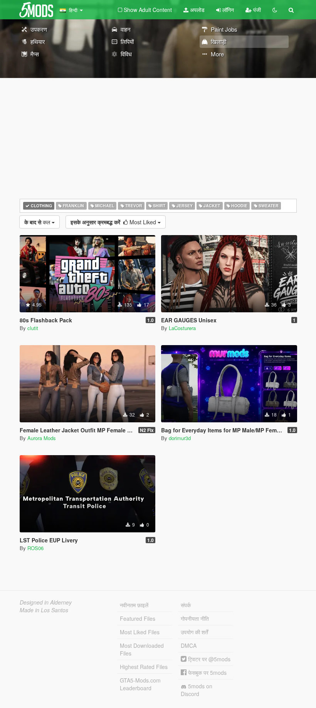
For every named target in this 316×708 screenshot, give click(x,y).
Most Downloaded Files (142, 649)
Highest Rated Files (144, 667)
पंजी (256, 10)
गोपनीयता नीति (195, 618)
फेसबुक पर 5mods (207, 672)
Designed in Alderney (46, 602)
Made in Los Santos (44, 610)
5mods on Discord (196, 690)
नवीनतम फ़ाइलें (134, 605)
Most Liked (114, 222)
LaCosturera (182, 328)
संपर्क (186, 605)
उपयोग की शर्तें (194, 632)
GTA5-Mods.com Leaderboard (140, 684)
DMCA (189, 645)
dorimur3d (180, 438)
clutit (32, 328)
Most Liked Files (140, 632)
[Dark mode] (275, 9)
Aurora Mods (41, 438)
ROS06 (35, 548)
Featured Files (137, 618)
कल (38, 222)
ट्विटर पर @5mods (208, 659)
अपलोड (196, 10)
